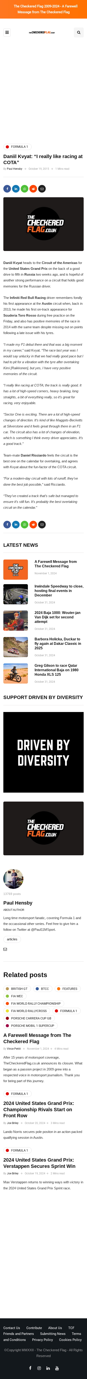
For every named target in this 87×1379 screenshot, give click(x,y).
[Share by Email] (42, 189)
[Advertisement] (43, 90)
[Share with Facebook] (7, 189)
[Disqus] (43, 1256)
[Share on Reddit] (33, 189)
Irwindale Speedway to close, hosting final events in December (59, 590)
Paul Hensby (14, 168)
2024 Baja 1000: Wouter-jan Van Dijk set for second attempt (58, 617)
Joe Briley (13, 1123)
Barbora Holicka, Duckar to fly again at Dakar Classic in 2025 (58, 643)
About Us (55, 1328)
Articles (12, 939)
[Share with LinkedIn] (16, 189)
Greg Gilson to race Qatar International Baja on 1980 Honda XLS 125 (57, 670)
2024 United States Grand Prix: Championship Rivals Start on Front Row (38, 1109)
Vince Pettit (14, 1048)
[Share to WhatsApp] (24, 189)
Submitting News (53, 1334)
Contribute (34, 1328)
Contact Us (11, 1328)
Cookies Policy (70, 1340)
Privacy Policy (42, 1340)
